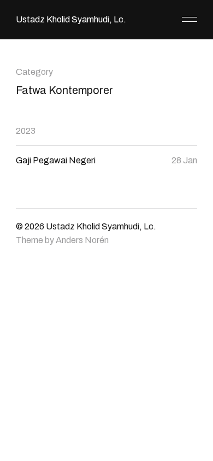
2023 (26, 130)
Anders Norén (82, 240)
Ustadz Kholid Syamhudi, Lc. (71, 19)
